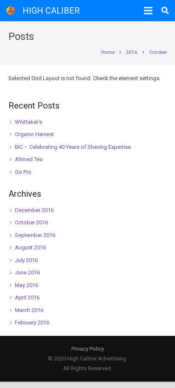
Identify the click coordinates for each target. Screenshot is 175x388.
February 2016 (32, 322)
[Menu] (148, 10)
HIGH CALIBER (51, 11)
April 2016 (27, 297)
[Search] (165, 10)
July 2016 (26, 260)
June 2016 (27, 272)
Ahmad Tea (28, 159)
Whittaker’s (28, 122)
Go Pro (23, 172)
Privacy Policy (87, 349)
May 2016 (26, 285)
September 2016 (35, 235)
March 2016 (29, 310)
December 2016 (34, 210)
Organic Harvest (34, 134)
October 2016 (31, 222)
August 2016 (30, 247)
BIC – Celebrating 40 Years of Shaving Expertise (73, 147)
